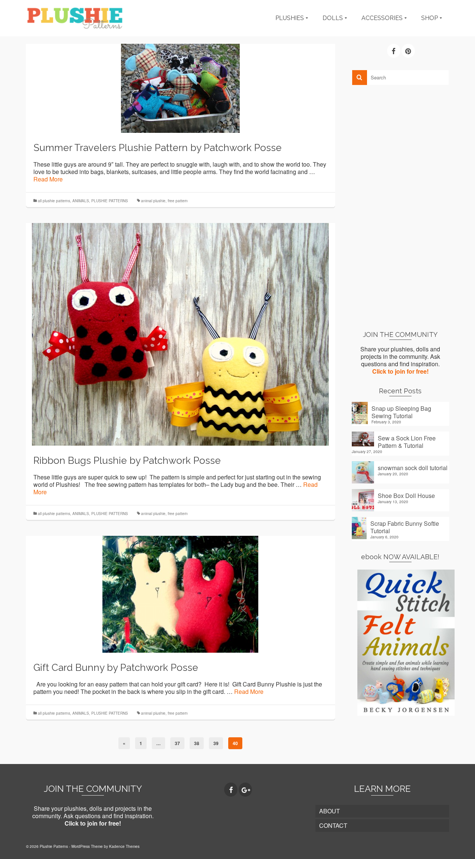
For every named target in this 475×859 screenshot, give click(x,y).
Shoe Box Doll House (406, 495)
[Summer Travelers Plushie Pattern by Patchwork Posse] (180, 87)
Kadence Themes (124, 846)
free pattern (178, 200)
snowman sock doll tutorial (413, 467)
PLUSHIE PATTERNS (109, 200)
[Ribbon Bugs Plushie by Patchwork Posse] (180, 333)
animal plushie (153, 200)
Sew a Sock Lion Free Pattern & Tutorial (407, 441)
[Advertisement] (400, 207)
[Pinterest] (408, 51)
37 (177, 743)
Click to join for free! (400, 371)
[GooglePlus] (245, 790)
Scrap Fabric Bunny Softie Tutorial (404, 527)
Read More (48, 179)
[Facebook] (393, 51)
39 (216, 743)
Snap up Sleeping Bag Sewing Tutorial (401, 412)
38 (196, 743)
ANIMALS (80, 200)
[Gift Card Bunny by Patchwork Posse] (180, 593)
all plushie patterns (54, 200)
